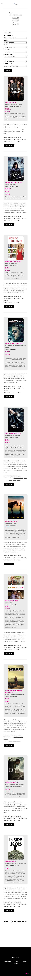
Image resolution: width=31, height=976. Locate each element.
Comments (8, 961)
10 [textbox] (14, 19)
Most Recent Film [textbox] (15, 15)
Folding (15, 963)
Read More (9, 145)
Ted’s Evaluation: (8, 35)
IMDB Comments (18, 139)
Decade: (6, 40)
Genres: (6, 59)
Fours (25, 961)
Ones (25, 139)
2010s (10, 141)
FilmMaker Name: (8, 54)
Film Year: (6, 45)
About (17, 961)
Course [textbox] (15, 24)
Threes (6, 300)
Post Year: (6, 49)
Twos (25, 218)
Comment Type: (8, 63)
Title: (5, 30)
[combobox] (15, 15)
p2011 (18, 141)
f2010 (14, 141)
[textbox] (15, 38)
